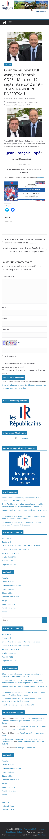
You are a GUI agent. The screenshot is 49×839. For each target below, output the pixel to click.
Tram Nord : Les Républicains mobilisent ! (18, 705)
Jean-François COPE (31, 102)
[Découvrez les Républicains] (24, 416)
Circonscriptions (8, 582)
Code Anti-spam (9, 356)
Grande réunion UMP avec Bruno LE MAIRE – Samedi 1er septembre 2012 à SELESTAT (25, 241)
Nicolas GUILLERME (9, 557)
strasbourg (21, 105)
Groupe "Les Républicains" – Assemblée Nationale (21, 546)
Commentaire (8, 276)
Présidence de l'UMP (10, 105)
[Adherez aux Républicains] (24, 440)
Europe (4, 600)
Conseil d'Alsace (8, 589)
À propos (5, 802)
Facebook (40, 178)
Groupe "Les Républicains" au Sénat (15, 549)
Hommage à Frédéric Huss (26, 748)
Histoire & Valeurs (8, 806)
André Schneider (11, 102)
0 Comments (31, 99)
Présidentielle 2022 (9, 608)
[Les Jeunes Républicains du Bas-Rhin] (24, 469)
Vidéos (4, 612)
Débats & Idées (7, 593)
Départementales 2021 (10, 597)
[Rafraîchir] (18, 342)
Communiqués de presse (11, 585)
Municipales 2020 (8, 604)
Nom (5, 307)
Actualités (8, 65)
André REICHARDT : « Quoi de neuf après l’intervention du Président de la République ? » (23, 250)
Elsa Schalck (6, 542)
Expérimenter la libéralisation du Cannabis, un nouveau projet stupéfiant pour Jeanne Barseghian (23, 720)
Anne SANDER (7, 538)
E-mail (5, 318)
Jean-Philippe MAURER (10, 553)
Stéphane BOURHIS (9, 564)
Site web (5, 329)
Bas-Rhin (20, 102)
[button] (24, 46)
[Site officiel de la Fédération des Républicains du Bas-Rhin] (24, 1)
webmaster (9, 99)
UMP (28, 105)
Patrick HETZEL (7, 561)
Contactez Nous (8, 810)
